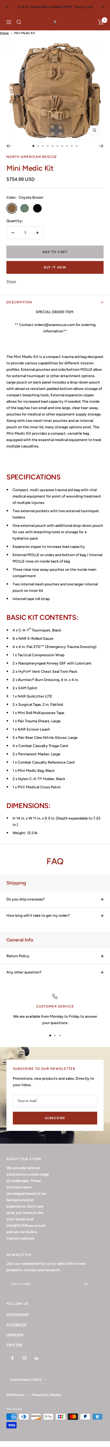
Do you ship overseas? (25, 899)
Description (19, 302)
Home (4, 33)
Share (11, 281)
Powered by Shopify (46, 1395)
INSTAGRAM (17, 1315)
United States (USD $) (26, 1379)
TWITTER (14, 1345)
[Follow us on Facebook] (12, 1358)
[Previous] (8, 146)
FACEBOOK (16, 1325)
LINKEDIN (14, 1335)
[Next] (101, 146)
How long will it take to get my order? (38, 915)
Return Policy (17, 956)
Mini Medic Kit (24, 33)
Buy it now (55, 267)
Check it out (83, 7)
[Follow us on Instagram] (24, 1358)
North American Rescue (31, 157)
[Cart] (101, 22)
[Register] (85, 1284)
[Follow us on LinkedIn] (36, 1358)
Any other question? (23, 972)
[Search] (19, 22)
